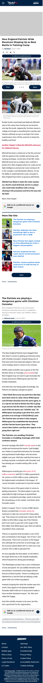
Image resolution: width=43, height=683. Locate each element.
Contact (5, 647)
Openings (24, 644)
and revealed (29, 373)
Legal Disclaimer (8, 662)
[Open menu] (3, 3)
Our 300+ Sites (26, 647)
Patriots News (12, 281)
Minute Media (11, 670)
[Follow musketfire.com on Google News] (37, 206)
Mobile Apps (7, 651)
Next (35, 87)
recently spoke (30, 445)
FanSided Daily (26, 651)
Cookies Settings (27, 666)
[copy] (14, 52)
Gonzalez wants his (26, 511)
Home (4, 281)
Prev (8, 87)
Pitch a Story (7, 655)
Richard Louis (9, 318)
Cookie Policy (25, 658)
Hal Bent (7, 49)
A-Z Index (5, 666)
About (4, 644)
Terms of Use (7, 658)
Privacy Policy (25, 655)
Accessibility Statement (29, 662)
